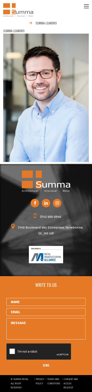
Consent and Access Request (71, 383)
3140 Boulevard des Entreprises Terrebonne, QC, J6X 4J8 (50, 230)
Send (46, 365)
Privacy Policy (40, 381)
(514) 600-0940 (50, 217)
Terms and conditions (53, 381)
